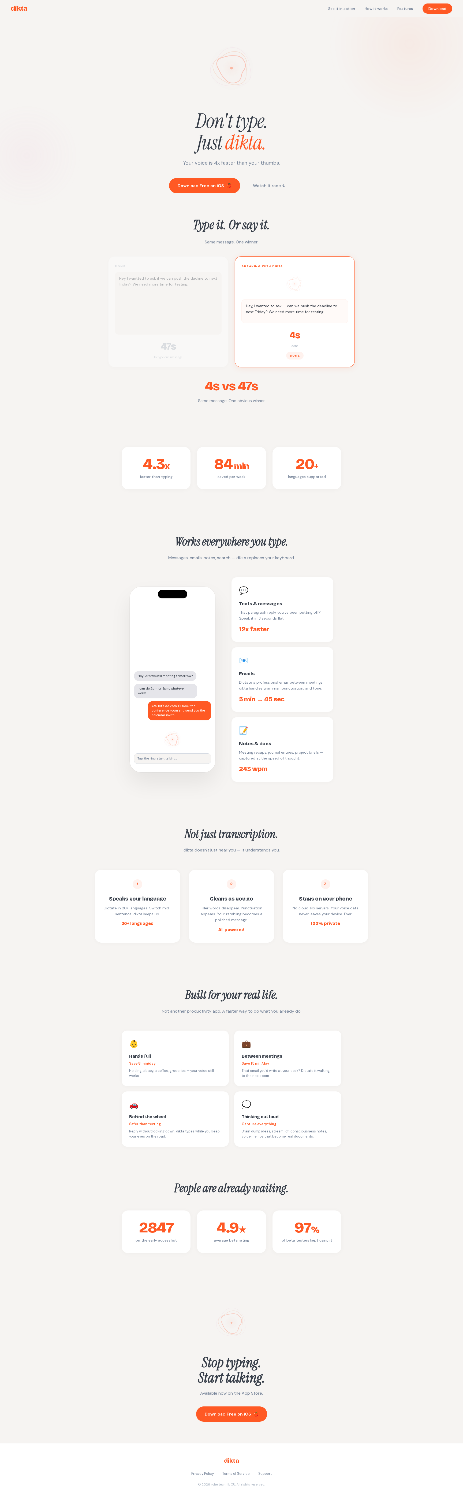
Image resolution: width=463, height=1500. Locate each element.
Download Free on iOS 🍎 (205, 185)
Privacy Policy (202, 1473)
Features (405, 8)
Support (265, 1473)
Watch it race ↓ (269, 185)
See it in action (341, 8)
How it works (376, 8)
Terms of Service (236, 1473)
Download (437, 8)
